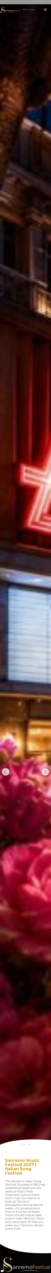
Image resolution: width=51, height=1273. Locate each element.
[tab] (22, 1144)
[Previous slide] (5, 772)
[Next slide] (45, 772)
